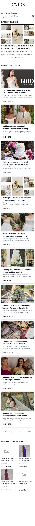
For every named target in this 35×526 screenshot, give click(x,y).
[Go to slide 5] (16, 57)
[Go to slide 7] (19, 57)
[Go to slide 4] (15, 57)
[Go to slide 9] (22, 57)
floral (10, 310)
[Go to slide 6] (18, 57)
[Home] (2, 13)
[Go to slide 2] (12, 57)
